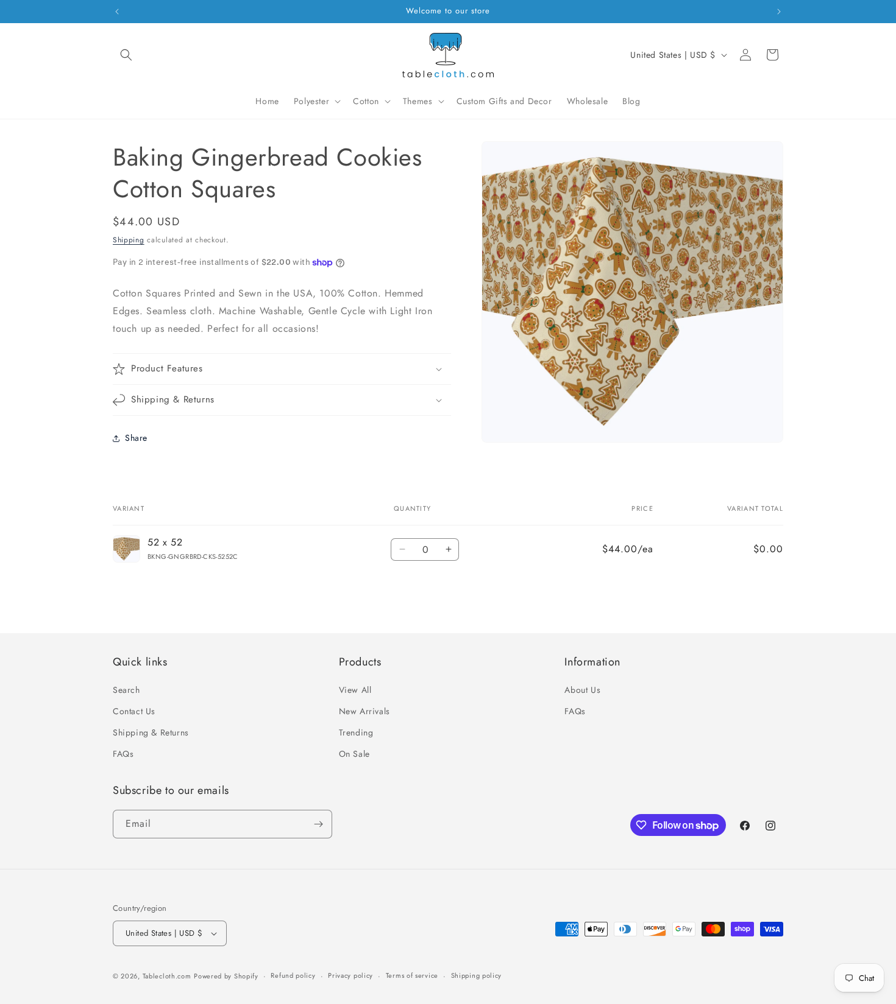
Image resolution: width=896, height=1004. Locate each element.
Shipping (128, 239)
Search (126, 690)
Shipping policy (476, 976)
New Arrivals (364, 711)
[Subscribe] (318, 824)
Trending (356, 733)
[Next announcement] (779, 11)
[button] (126, 54)
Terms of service (412, 976)
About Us (582, 690)
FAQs (123, 754)
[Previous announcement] (117, 11)
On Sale (354, 754)
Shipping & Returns (151, 733)
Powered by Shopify (226, 976)
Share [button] (136, 438)
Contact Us (134, 711)
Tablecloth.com (167, 976)
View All (355, 690)
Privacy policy (350, 976)
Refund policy (293, 976)
